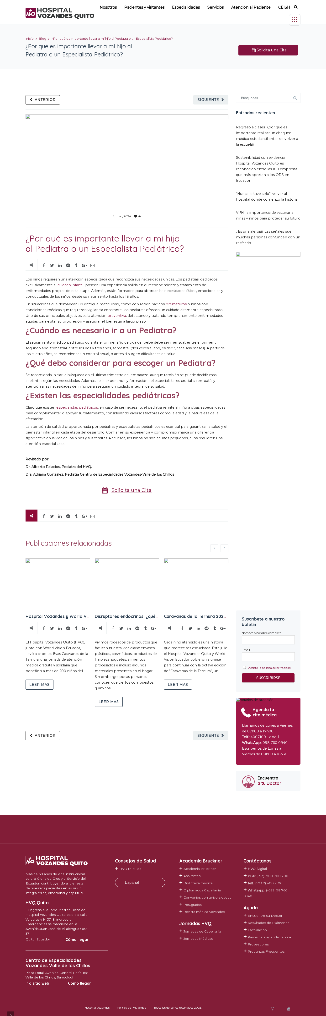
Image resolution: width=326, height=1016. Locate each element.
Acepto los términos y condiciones (208, 564)
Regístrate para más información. (205, 581)
